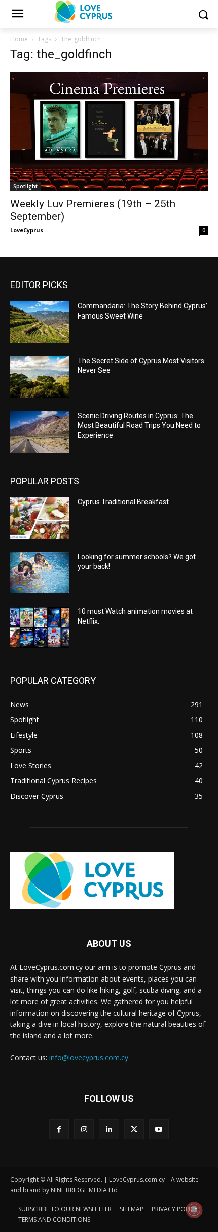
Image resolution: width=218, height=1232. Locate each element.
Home (19, 39)
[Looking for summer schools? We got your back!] (39, 573)
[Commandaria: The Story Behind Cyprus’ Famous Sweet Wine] (39, 322)
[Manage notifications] (194, 1210)
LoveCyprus (26, 230)
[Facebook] (59, 1129)
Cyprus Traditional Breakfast (123, 502)
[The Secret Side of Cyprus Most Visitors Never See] (39, 377)
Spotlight (25, 186)
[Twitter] (134, 1129)
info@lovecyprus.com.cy (88, 1057)
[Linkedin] (109, 1129)
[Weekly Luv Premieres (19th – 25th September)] (109, 131)
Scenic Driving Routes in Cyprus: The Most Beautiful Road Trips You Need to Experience (139, 425)
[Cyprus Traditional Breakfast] (39, 518)
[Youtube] (159, 1129)
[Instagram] (84, 1129)
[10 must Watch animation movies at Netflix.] (39, 627)
